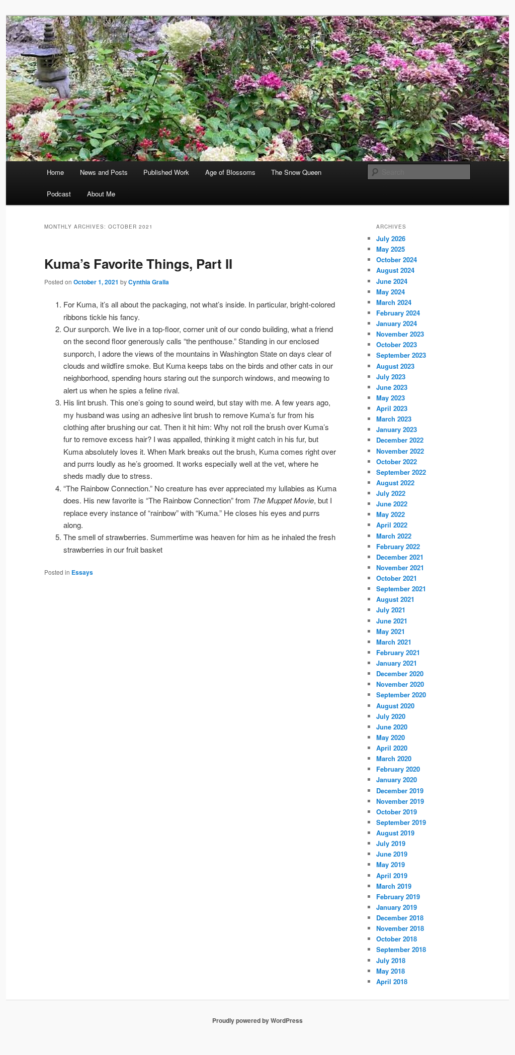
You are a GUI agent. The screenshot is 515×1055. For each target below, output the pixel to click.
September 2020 (401, 694)
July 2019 (390, 843)
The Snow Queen (296, 172)
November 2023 (400, 334)
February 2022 (398, 546)
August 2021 (395, 599)
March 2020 (393, 758)
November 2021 (400, 567)
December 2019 (399, 790)
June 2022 (391, 503)
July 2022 (390, 493)
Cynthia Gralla (148, 281)
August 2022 (395, 482)
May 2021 (390, 631)
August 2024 (395, 270)
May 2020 (390, 737)
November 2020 (400, 684)
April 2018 (391, 981)
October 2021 (396, 578)
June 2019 (391, 854)
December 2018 (399, 917)
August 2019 (395, 832)
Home (55, 172)
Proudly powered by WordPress (257, 1020)
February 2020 (398, 769)
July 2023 (390, 376)
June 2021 (391, 620)
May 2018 (390, 971)
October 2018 (396, 938)
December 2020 (399, 673)
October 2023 (396, 344)
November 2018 (400, 928)
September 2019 (401, 822)
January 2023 (396, 429)
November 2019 (400, 801)
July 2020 (390, 716)
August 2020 (395, 705)
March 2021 (393, 642)
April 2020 (391, 748)
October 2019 (396, 811)
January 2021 (396, 663)
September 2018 (401, 949)
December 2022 (399, 440)
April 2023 (391, 408)
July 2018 (390, 960)
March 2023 (393, 419)
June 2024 (391, 281)
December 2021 (399, 557)
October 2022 (396, 461)
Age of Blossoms (230, 172)
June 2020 (391, 726)
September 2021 (401, 588)
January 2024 (396, 323)
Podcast (59, 193)
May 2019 (390, 864)
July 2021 (390, 609)
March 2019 (393, 886)
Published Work (166, 172)
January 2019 (396, 907)
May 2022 (390, 514)
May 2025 (390, 249)
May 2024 (390, 291)
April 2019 (391, 875)
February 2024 (398, 313)
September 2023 (401, 355)
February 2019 (398, 896)
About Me (101, 193)
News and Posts (104, 172)
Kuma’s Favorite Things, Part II (138, 263)
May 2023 (390, 397)
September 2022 (401, 472)
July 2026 (390, 238)
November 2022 (400, 451)
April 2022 (391, 525)
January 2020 (396, 779)
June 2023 (391, 387)
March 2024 (393, 302)
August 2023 (395, 366)
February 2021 (398, 652)
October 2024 (396, 259)
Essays (82, 572)
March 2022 (393, 536)
